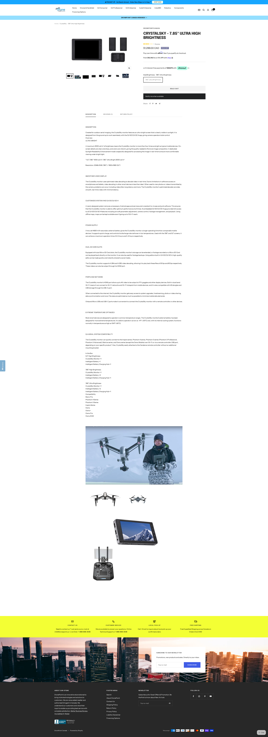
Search (108, 695)
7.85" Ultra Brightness (153, 80)
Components (179, 8)
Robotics (167, 8)
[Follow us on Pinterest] (205, 696)
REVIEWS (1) (108, 114)
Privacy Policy (111, 711)
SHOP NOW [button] (157, 2)
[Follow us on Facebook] (193, 696)
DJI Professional (116, 8)
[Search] (204, 10)
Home (74, 8)
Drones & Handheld (87, 8)
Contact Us (110, 701)
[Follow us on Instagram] (199, 696)
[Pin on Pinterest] (152, 103)
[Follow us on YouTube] (211, 696)
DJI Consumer (102, 8)
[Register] (169, 703)
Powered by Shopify (76, 730)
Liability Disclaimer (113, 715)
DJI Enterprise (131, 8)
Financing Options (79, 12)
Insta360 (158, 8)
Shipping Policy (112, 705)
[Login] (208, 10)
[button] (134, 18)
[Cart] (212, 10)
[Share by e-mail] (159, 103)
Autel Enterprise (145, 8)
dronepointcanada (151, 28)
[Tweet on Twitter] (156, 103)
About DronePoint (113, 698)
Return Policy (126, 114)
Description (91, 114)
